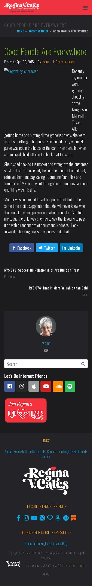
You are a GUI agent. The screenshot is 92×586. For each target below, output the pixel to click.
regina (45, 61)
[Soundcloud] (58, 386)
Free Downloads (35, 451)
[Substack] (74, 518)
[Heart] (50, 518)
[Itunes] (42, 518)
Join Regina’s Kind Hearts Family (64, 454)
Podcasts (19, 451)
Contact (51, 451)
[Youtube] (45, 386)
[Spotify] (70, 386)
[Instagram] (21, 386)
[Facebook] (9, 386)
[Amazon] (58, 518)
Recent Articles (65, 61)
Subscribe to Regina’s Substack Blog (46, 543)
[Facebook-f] (18, 518)
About (8, 451)
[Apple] (33, 386)
